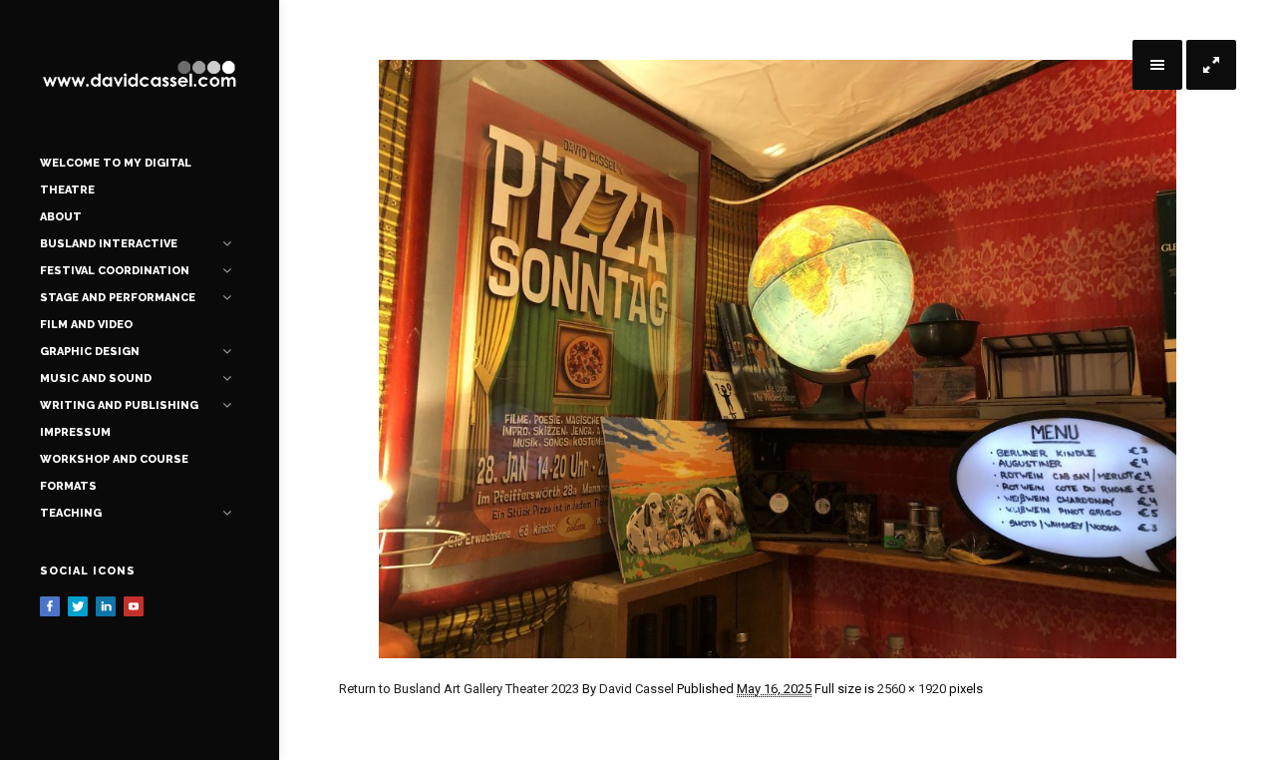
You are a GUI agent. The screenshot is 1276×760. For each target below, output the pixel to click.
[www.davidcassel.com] (139, 75)
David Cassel (636, 688)
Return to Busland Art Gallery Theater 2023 (459, 688)
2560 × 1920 (911, 688)
